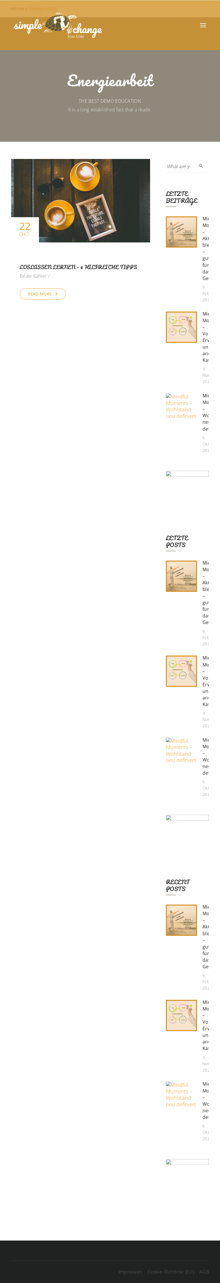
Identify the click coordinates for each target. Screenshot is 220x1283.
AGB (204, 1272)
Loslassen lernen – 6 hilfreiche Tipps (78, 267)
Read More (40, 294)
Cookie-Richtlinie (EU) (171, 1272)
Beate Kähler (33, 276)
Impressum (130, 1272)
